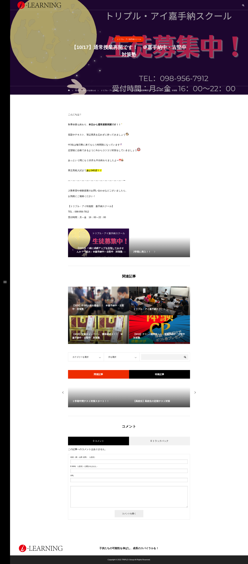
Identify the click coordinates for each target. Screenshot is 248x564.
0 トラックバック (159, 441)
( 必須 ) (82, 457)
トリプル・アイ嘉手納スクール (129, 39)
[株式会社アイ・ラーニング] (41, 548)
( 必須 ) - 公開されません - (83, 466)
